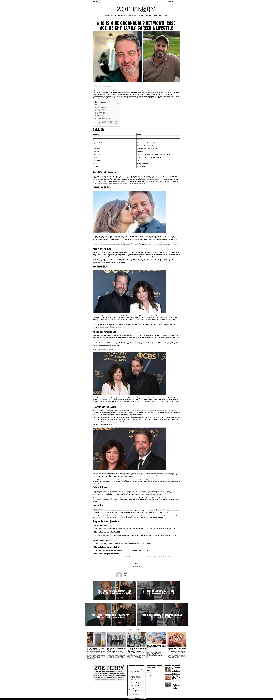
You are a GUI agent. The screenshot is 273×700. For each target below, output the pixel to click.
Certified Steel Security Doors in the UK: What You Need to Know (95, 649)
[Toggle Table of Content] (117, 102)
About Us (149, 670)
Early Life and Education (102, 106)
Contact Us (150, 675)
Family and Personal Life (102, 112)
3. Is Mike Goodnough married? (107, 122)
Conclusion (99, 117)
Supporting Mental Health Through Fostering (176, 649)
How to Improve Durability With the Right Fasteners (116, 649)
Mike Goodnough (98, 176)
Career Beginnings (101, 107)
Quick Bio (97, 104)
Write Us (149, 673)
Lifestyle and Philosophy (102, 113)
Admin (99, 86)
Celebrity (137, 19)
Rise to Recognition (101, 109)
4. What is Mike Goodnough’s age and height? (109, 123)
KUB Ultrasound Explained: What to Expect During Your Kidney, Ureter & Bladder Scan (156, 647)
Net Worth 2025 (100, 110)
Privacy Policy (151, 667)
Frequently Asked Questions (103, 118)
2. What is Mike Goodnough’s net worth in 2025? (110, 121)
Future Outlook (99, 115)
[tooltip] (125, 575)
